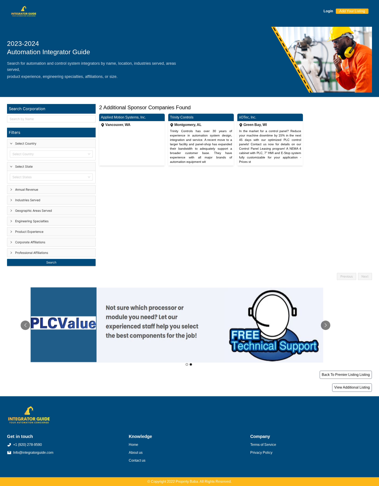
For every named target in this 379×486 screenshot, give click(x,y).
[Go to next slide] (325, 325)
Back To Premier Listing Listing (346, 375)
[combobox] (13, 154)
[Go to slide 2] (191, 364)
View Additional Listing (352, 387)
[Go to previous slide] (25, 325)
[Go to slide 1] (187, 364)
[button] (51, 143)
